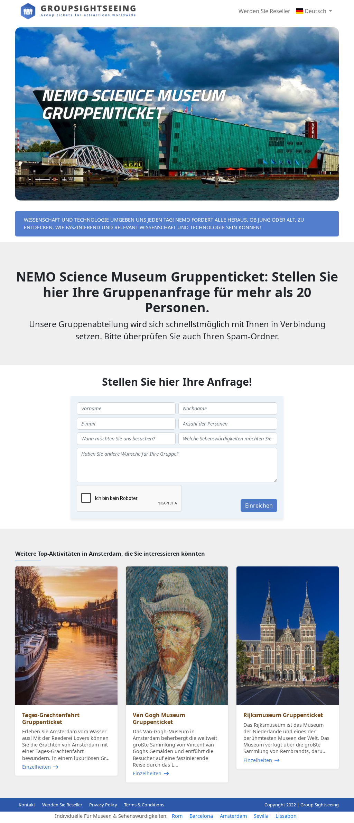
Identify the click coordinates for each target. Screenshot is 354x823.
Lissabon (286, 816)
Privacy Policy (103, 805)
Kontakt (27, 805)
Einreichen (259, 505)
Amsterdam (233, 816)
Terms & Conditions (144, 805)
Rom (177, 816)
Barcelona (201, 816)
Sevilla (261, 816)
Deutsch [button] (315, 11)
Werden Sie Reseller (264, 11)
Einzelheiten (36, 766)
